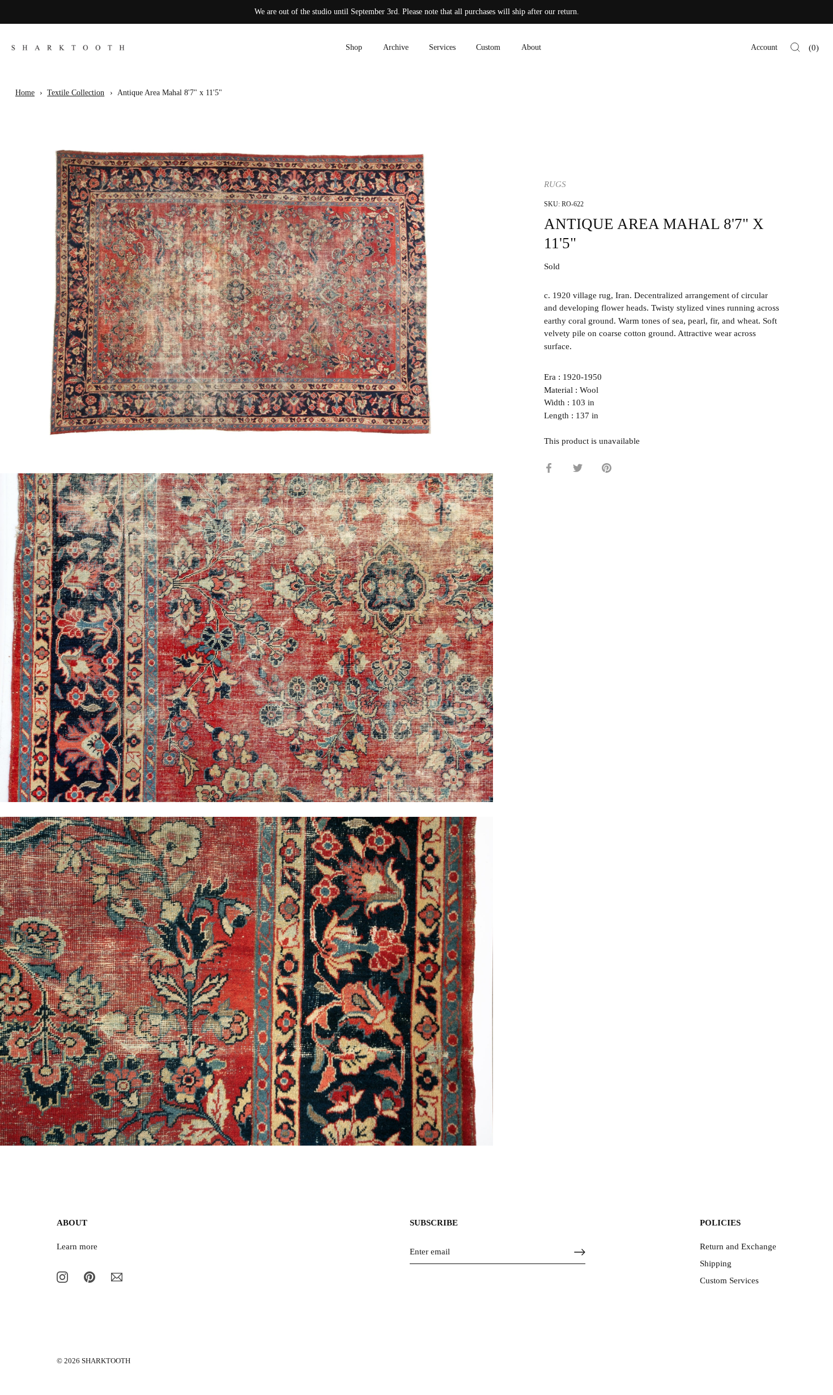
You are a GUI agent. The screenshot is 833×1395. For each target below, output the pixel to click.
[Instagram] (62, 1276)
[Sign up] (579, 1252)
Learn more (77, 1246)
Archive (396, 47)
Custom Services (729, 1280)
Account (764, 47)
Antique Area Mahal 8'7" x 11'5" (169, 92)
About (531, 47)
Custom (488, 47)
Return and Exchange (738, 1246)
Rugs (555, 184)
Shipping (716, 1263)
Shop (354, 47)
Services (442, 47)
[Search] (795, 47)
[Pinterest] (89, 1276)
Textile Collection (75, 92)
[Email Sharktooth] (116, 1276)
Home (25, 92)
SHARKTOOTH (106, 1361)
